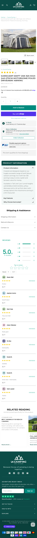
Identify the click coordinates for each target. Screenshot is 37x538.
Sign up (30, 491)
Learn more (12, 146)
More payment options (18, 118)
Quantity (3, 97)
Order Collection (18, 138)
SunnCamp (11, 17)
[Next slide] (35, 62)
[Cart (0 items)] (34, 5)
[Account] (30, 5)
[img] (7, 72)
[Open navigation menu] (2, 5)
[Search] (7, 5)
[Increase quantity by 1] (17, 101)
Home (3, 17)
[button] (4, 62)
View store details (24, 134)
